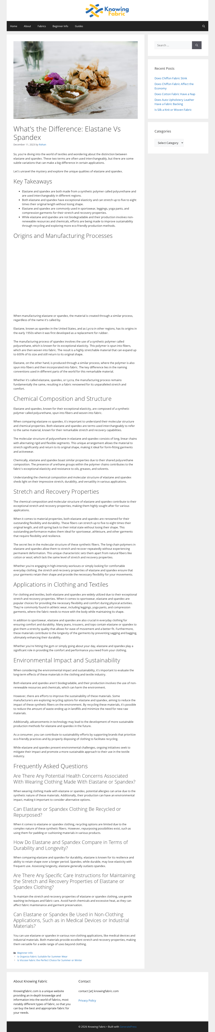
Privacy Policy (87, 1000)
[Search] (197, 45)
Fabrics (42, 26)
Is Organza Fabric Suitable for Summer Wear (42, 956)
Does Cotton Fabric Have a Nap (175, 94)
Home (13, 26)
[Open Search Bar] (203, 26)
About (27, 26)
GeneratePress (128, 1026)
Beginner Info (60, 26)
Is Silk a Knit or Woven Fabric (173, 110)
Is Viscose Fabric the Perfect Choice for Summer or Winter (49, 960)
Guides (79, 26)
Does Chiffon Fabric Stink (171, 78)
